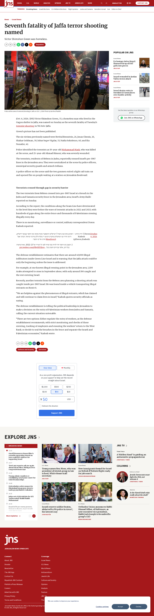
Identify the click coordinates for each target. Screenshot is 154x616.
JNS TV (67, 3)
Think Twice (120, 452)
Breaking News (15, 446)
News (7, 19)
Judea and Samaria (86, 9)
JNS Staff (116, 68)
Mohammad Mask (71, 149)
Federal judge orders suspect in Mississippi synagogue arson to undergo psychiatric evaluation (21, 488)
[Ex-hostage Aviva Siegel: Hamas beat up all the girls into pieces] (144, 63)
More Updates (12, 516)
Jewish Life (79, 3)
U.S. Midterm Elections (59, 9)
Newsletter (117, 3)
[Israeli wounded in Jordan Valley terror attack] (144, 78)
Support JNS (142, 3)
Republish (40, 45)
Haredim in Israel (100, 9)
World (36, 3)
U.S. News (45, 466)
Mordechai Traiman (137, 497)
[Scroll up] (30, 516)
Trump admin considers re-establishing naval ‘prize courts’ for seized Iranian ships (22, 478)
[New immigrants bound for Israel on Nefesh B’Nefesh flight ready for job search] (95, 453)
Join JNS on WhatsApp (133, 118)
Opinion (58, 3)
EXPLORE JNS (21, 437)
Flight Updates (73, 9)
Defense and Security (26, 349)
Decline (138, 607)
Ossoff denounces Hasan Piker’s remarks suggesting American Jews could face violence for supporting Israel (21, 456)
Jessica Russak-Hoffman (86, 476)
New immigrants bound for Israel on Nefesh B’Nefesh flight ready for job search (95, 471)
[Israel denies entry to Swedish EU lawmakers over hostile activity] (144, 92)
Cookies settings (102, 607)
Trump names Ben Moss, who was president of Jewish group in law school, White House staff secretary (59, 472)
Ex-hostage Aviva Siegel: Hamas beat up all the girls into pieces (124, 63)
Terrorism (42, 349)
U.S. (27, 3)
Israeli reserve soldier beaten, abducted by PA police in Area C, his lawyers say (57, 509)
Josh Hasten (46, 515)
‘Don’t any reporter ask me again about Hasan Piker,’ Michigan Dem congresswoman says (22, 467)
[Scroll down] (34, 516)
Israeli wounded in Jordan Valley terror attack (125, 78)
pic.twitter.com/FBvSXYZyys (32, 247)
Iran (108, 9)
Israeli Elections (44, 9)
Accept (120, 607)
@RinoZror (51, 239)
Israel (19, 3)
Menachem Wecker (84, 519)
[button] (14, 44)
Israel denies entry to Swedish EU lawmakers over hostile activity (124, 92)
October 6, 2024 (93, 235)
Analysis (47, 3)
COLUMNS (123, 466)
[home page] (9, 4)
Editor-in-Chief (116, 9)
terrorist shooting (25, 126)
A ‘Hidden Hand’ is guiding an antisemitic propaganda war (131, 455)
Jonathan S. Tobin (123, 460)
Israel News (16, 19)
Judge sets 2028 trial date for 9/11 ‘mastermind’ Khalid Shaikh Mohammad (21, 498)
